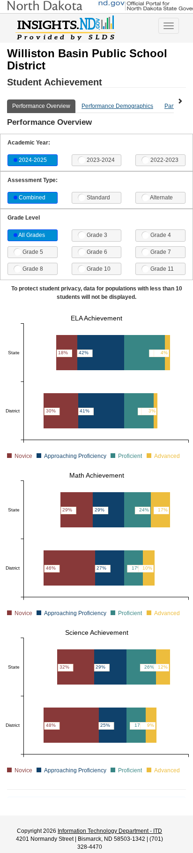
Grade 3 (97, 235)
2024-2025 (33, 160)
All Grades (31, 235)
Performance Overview (41, 106)
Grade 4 (160, 235)
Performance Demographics (117, 106)
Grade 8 (32, 269)
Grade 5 (32, 252)
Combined (32, 197)
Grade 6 (97, 252)
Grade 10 (99, 269)
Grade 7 (160, 252)
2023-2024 (101, 160)
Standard (98, 197)
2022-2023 (164, 160)
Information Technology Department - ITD (110, 831)
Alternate (161, 197)
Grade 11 (162, 269)
